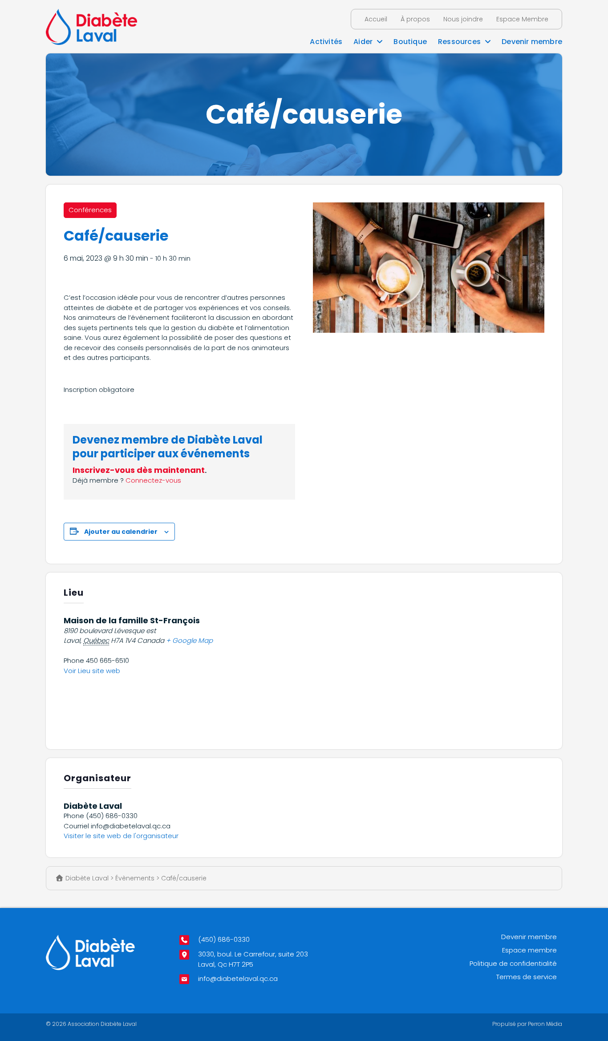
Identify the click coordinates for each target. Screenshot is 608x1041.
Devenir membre (529, 936)
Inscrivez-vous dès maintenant (139, 470)
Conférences (90, 209)
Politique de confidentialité (513, 963)
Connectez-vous (153, 480)
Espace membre (529, 950)
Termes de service (526, 976)
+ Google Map (189, 640)
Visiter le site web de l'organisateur (121, 835)
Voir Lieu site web (92, 670)
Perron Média (545, 1024)
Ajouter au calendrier (121, 531)
